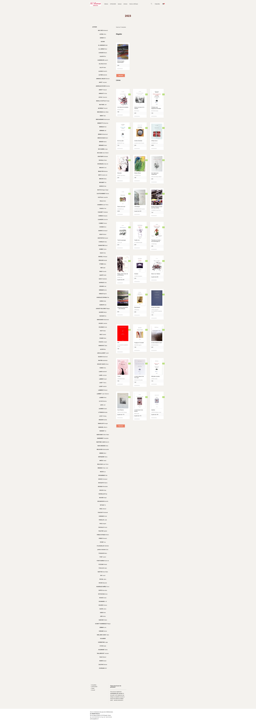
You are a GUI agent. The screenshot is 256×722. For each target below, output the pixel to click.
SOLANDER (103, 638)
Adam (103, 568)
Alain (103, 301)
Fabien (103, 620)
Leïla (102, 627)
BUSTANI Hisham (154, 110)
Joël (102, 104)
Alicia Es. (102, 442)
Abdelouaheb (103, 449)
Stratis (102, 527)
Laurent (103, 60)
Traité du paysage (121, 240)
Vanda (102, 460)
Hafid (102, 275)
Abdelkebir (102, 360)
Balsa (102, 178)
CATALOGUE (113, 4)
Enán (102, 186)
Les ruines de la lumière (122, 107)
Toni (103, 431)
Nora (103, 34)
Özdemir (103, 334)
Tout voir (120, 75)
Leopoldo (103, 197)
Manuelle (103, 583)
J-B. (103, 601)
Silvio (102, 227)
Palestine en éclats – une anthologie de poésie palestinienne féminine (156, 242)
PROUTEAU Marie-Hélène (156, 176)
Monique (102, 256)
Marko (103, 553)
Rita (103, 56)
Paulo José (103, 468)
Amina (103, 445)
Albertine (102, 123)
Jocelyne (103, 375)
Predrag (102, 416)
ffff (118, 342)
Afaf (103, 668)
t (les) (102, 549)
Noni (102, 126)
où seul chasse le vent (156, 342)
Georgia (103, 423)
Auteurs (120, 4)
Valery (102, 456)
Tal (103, 505)
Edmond (102, 78)
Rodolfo (103, 71)
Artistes (125, 4)
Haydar (103, 260)
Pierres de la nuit (121, 206)
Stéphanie (103, 279)
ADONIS (103, 41)
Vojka (103, 634)
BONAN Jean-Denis (121, 175)
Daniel (103, 145)
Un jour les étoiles (155, 307)
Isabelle (103, 386)
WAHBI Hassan (120, 109)
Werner (102, 390)
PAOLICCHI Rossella (138, 380)
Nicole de (103, 560)
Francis (103, 223)
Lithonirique (137, 206)
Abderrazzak (103, 119)
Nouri (103, 49)
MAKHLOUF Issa (120, 143)
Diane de (103, 164)
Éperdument (137, 307)
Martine (103, 401)
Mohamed (103, 30)
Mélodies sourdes (155, 376)
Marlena (103, 171)
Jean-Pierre (102, 204)
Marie (103, 67)
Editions (106, 4)
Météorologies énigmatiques (120, 61)
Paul (102, 208)
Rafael (103, 534)
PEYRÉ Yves (119, 277)
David (102, 245)
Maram (103, 52)
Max (103, 349)
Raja (103, 494)
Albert (103, 138)
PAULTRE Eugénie (137, 345)
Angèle (103, 523)
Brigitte (103, 293)
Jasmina (103, 323)
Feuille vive (137, 240)
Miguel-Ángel (102, 190)
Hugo (102, 490)
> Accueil (93, 690)
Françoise (103, 97)
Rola (102, 316)
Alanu (103, 241)
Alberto (102, 427)
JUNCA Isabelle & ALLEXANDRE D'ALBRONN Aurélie (156, 311)
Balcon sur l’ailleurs (155, 273)
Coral (102, 167)
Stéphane (103, 212)
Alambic (153, 410)
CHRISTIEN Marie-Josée (156, 412)
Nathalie (103, 156)
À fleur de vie (154, 140)
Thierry (102, 382)
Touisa (118, 376)
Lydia (103, 520)
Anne (102, 594)
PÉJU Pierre (136, 110)
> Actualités (93, 685)
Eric (102, 182)
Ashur (102, 264)
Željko (103, 345)
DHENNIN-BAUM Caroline (139, 208)
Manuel (102, 657)
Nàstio (102, 482)
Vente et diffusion (133, 4)
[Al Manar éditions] (95, 4)
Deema (103, 631)
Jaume (103, 557)
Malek (103, 63)
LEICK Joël (119, 242)
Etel (103, 37)
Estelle (102, 271)
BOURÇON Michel (154, 345)
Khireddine (103, 486)
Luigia (103, 642)
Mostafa (102, 501)
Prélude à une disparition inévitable (156, 108)
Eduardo (102, 215)
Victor (102, 586)
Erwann (102, 597)
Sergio (102, 101)
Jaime (102, 579)
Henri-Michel (102, 152)
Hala (102, 475)
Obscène (119, 173)
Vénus (102, 364)
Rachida (103, 419)
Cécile (103, 327)
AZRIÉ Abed (136, 309)
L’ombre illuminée (138, 140)
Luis (103, 471)
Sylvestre (103, 219)
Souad (103, 379)
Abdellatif (103, 371)
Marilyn (103, 312)
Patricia (103, 193)
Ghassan (103, 664)
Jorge (103, 149)
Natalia (102, 412)
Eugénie (103, 531)
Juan (102, 286)
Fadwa (102, 649)
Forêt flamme (120, 410)
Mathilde (103, 546)
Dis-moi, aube (120, 140)
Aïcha (103, 93)
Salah (102, 45)
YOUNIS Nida (154, 243)
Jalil (103, 130)
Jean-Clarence (103, 393)
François (103, 89)
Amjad (102, 497)
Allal (102, 304)
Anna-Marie (103, 571)
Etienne (103, 605)
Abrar (103, 612)
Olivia (103, 253)
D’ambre (136, 273)
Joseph (103, 342)
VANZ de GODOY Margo (122, 412)
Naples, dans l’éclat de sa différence (122, 274)
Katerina (103, 86)
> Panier (92, 688)
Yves (103, 542)
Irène (103, 282)
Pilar (103, 297)
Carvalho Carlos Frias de (139, 143)
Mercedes (103, 590)
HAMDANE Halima (121, 378)
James (102, 609)
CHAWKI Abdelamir (138, 276)
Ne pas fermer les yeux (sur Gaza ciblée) (156, 207)
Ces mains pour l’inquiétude (154, 173)
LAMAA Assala (154, 378)
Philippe (103, 308)
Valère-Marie (103, 434)
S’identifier (157, 4)
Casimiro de (102, 175)
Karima (102, 141)
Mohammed (103, 134)
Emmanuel (102, 230)
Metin (103, 201)
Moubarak (103, 512)
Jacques (103, 82)
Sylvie (102, 249)
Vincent (102, 108)
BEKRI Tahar (136, 413)
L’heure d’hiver (137, 173)
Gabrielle (103, 75)
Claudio (103, 564)
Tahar (103, 115)
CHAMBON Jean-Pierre (156, 210)
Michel (102, 234)
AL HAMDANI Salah (138, 242)
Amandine (102, 438)
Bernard (103, 238)
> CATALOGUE (94, 686)
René (102, 397)
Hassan (102, 660)
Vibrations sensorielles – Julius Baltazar (122, 308)
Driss (103, 368)
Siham (103, 160)
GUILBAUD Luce (154, 143)
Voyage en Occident (139, 342)
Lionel (103, 353)
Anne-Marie (102, 112)
